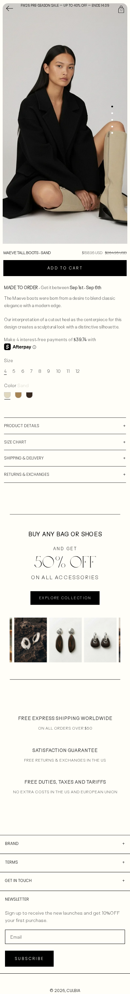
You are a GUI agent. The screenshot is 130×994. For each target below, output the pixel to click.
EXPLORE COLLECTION (65, 598)
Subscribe (29, 958)
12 (77, 371)
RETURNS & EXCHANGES (26, 474)
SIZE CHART (15, 442)
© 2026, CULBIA (65, 990)
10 (58, 371)
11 (68, 371)
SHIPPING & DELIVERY (24, 458)
